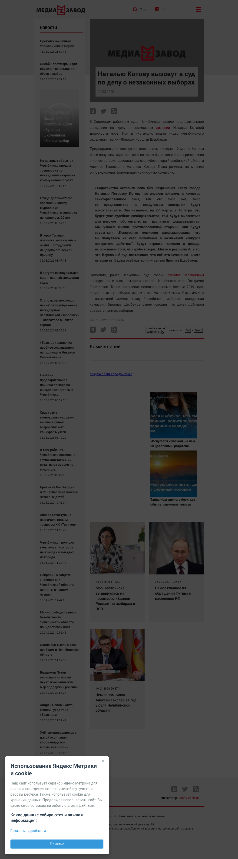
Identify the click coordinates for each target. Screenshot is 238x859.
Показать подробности (28, 831)
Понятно (57, 844)
